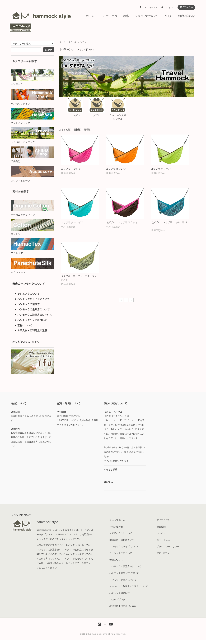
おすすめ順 (64, 129)
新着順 (87, 129)
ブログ (167, 16)
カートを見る (163, 540)
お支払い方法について (120, 533)
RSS (159, 553)
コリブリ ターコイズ (72, 222)
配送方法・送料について (121, 540)
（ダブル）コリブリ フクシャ (122, 222)
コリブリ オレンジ (116, 168)
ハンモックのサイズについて (124, 546)
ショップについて (146, 16)
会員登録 (161, 526)
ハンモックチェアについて (122, 579)
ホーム (90, 16)
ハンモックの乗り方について (124, 573)
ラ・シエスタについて (120, 553)
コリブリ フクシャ (71, 168)
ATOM (166, 553)
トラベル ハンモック (78, 42)
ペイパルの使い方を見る (116, 461)
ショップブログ (117, 599)
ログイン (168, 7)
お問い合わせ (186, 16)
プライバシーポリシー (168, 546)
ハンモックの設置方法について (125, 566)
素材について (116, 559)
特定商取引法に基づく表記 (122, 606)
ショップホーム (117, 520)
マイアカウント (150, 7)
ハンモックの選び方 (119, 593)
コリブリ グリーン (161, 168)
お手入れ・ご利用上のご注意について (128, 586)
